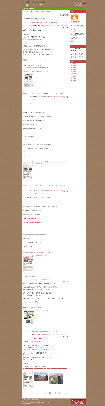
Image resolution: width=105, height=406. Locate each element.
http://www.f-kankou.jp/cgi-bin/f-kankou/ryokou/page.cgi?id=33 (37, 252)
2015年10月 (73, 67)
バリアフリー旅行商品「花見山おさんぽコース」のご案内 (41, 331)
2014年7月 (73, 78)
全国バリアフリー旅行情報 (78, 402)
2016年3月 (73, 65)
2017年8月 (73, 63)
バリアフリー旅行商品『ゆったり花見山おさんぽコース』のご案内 (43, 93)
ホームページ (74, 29)
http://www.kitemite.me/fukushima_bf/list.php (34, 302)
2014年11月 (73, 75)
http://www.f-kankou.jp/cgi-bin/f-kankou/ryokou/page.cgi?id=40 (37, 161)
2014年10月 (73, 76)
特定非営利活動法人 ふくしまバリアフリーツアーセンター (54, 25)
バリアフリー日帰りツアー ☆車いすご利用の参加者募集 (40, 22)
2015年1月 (73, 73)
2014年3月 (73, 80)
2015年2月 (73, 71)
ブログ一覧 (25, 8)
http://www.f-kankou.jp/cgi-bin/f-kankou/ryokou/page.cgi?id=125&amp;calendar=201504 (45, 368)
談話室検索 (31, 8)
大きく (84, 3)
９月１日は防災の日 (29, 277)
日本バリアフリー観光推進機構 (31, 399)
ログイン (84, 1)
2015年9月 (73, 69)
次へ (66, 393)
